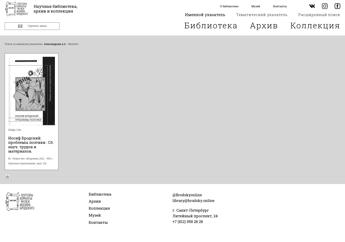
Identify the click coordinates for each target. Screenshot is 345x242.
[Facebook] (337, 6)
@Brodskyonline (187, 194)
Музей (95, 215)
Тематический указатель (262, 14)
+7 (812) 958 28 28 (187, 221)
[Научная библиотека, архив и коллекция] (16, 9)
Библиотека (211, 25)
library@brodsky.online (193, 200)
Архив (264, 25)
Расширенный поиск (319, 14)
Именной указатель (205, 14)
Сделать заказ (37, 26)
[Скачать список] (7, 176)
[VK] (312, 6)
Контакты (98, 222)
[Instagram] (325, 6)
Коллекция (315, 25)
